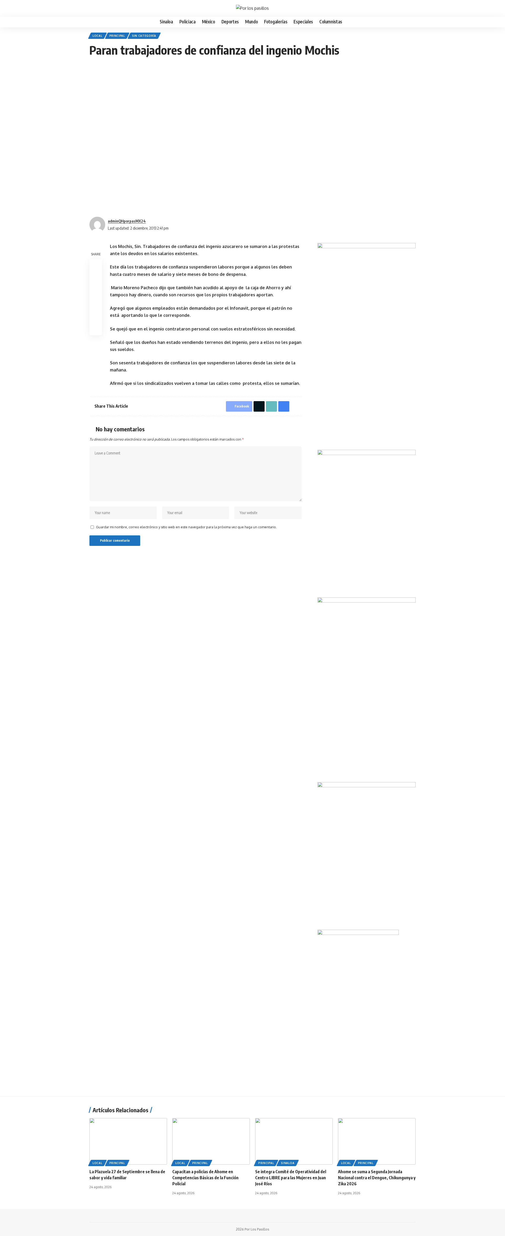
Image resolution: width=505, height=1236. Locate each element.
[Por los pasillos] (252, 8)
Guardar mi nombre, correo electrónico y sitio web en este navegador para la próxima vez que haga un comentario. (186, 527)
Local (97, 35)
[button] (93, 8)
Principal (117, 35)
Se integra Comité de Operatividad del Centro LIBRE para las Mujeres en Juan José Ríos (290, 1177)
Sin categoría (144, 35)
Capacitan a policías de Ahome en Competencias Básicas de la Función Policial (205, 1177)
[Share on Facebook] (95, 266)
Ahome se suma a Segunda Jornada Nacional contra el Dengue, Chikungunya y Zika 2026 (377, 1177)
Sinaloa (287, 1163)
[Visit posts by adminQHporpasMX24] (97, 224)
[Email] (95, 291)
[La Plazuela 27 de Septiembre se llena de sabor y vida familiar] (128, 1141)
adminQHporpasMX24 (127, 221)
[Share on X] (95, 278)
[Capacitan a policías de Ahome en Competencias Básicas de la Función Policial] (211, 1141)
